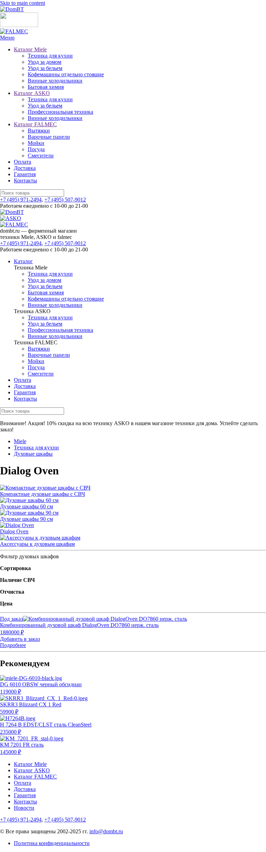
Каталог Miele (30, 49)
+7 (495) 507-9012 (65, 200)
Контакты (25, 180)
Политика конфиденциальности (52, 843)
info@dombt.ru (106, 831)
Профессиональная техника (60, 112)
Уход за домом (44, 62)
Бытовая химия (46, 87)
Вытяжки (39, 131)
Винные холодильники (55, 81)
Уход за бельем (45, 68)
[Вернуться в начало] (12, 9)
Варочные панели (49, 137)
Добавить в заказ (20, 639)
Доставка (25, 168)
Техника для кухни (50, 56)
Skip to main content (22, 3)
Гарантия (25, 174)
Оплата (22, 162)
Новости (24, 808)
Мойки (36, 143)
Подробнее (13, 645)
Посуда (36, 149)
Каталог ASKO (32, 93)
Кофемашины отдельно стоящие (66, 74)
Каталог (23, 261)
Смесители (41, 155)
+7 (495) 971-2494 (21, 200)
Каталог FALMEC (35, 124)
